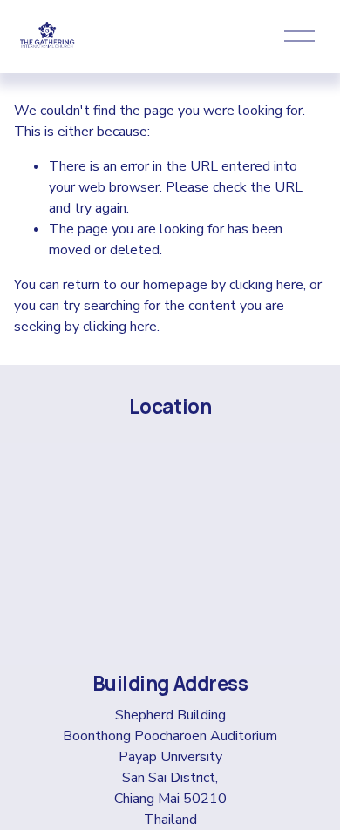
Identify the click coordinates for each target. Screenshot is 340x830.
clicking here (266, 284)
